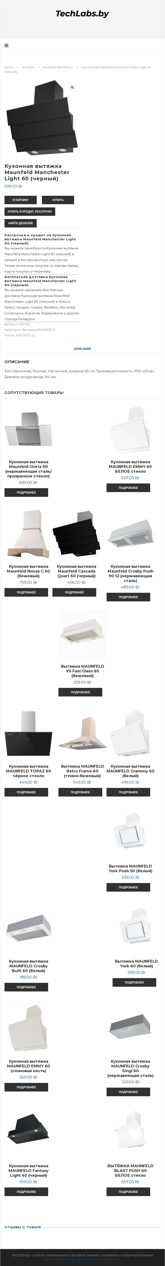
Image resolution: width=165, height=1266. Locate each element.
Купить (58, 200)
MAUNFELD (25, 335)
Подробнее (26, 492)
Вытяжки (28, 67)
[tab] (82, 349)
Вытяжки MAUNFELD (58, 67)
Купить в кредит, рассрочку (30, 211)
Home (9, 67)
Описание (82, 348)
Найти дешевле (20, 223)
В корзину (21, 200)
